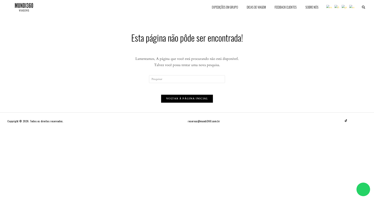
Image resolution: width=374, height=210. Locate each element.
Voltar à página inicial (187, 98)
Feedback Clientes (286, 7)
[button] (364, 7)
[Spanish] (352, 7)
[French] (337, 7)
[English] (329, 7)
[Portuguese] (344, 7)
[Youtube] (360, 120)
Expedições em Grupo (225, 7)
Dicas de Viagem (256, 7)
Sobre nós (311, 7)
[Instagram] (353, 120)
